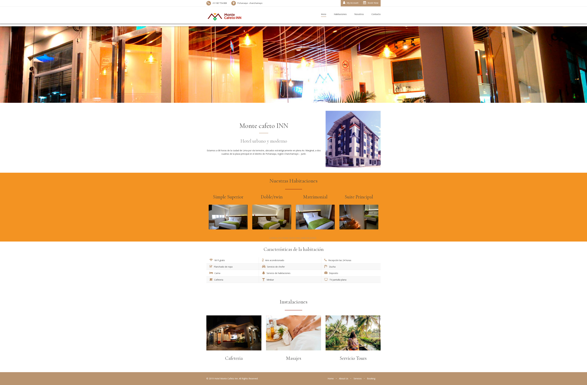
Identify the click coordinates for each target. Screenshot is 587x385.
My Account (352, 2)
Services (358, 378)
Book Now (373, 2)
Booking (371, 378)
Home (331, 378)
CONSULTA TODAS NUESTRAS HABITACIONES (293, 237)
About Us (343, 378)
